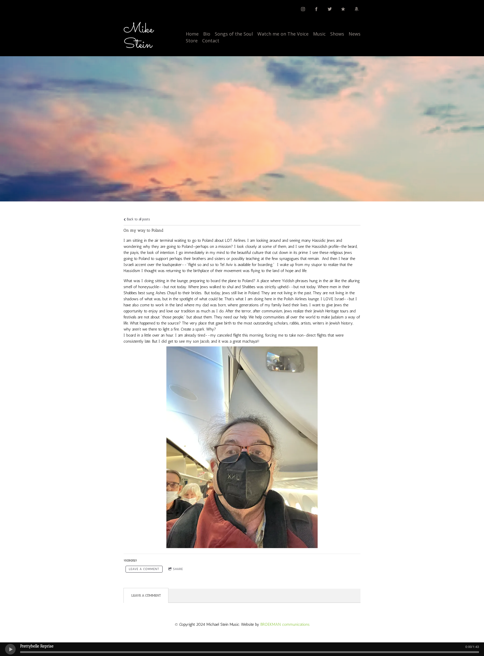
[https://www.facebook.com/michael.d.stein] (316, 9)
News (354, 34)
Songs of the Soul (234, 34)
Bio (206, 34)
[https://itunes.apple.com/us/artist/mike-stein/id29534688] (343, 9)
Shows (337, 34)
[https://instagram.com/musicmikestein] (303, 9)
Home (192, 34)
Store (192, 41)
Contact (210, 41)
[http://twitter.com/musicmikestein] (330, 9)
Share (178, 569)
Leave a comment (144, 569)
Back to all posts (138, 219)
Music (319, 34)
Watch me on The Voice (283, 34)
